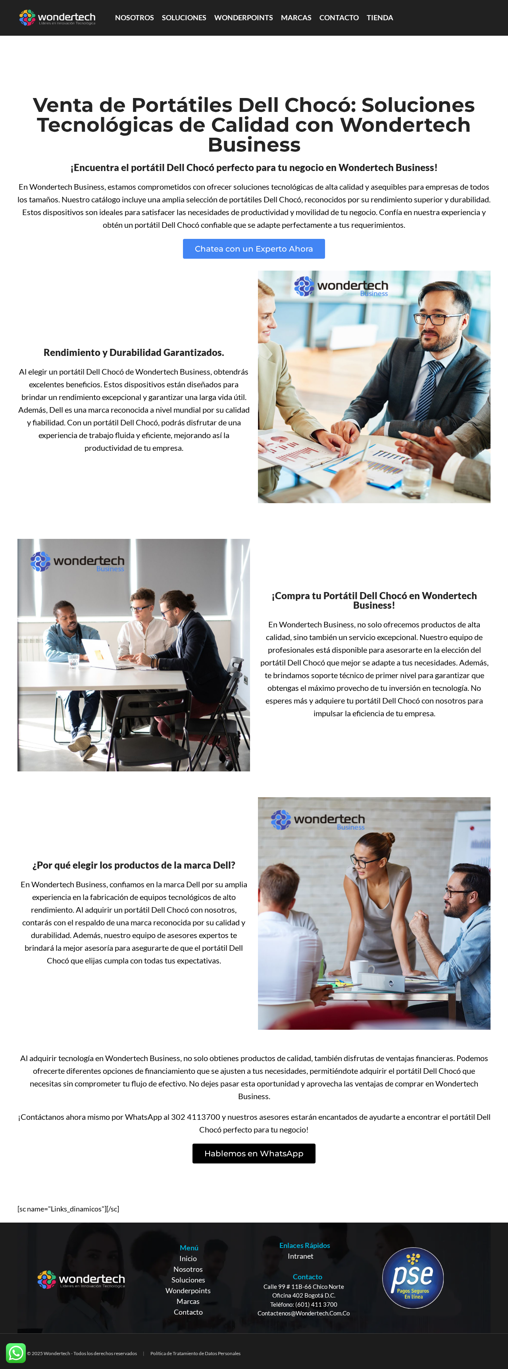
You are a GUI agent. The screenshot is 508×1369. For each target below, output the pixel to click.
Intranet (301, 1256)
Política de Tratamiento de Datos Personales (195, 1353)
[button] (254, 249)
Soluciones (188, 1279)
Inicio (188, 1258)
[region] (254, 1278)
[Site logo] (57, 17)
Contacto (188, 1311)
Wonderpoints (188, 1290)
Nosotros (188, 1269)
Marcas (188, 1301)
